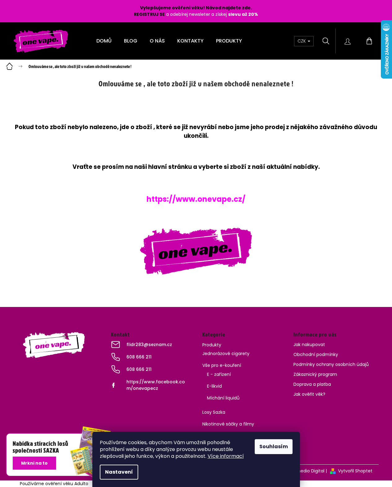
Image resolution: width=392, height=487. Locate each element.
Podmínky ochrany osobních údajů (331, 364)
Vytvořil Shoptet (355, 471)
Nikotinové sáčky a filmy (228, 424)
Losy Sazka (213, 412)
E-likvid (214, 386)
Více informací (226, 456)
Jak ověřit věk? (309, 394)
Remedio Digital (307, 471)
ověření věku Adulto (66, 483)
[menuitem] (104, 41)
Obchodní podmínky (315, 354)
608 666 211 (139, 357)
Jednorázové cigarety (225, 353)
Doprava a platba (312, 384)
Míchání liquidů (223, 398)
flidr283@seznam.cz (149, 344)
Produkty (211, 345)
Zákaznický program (315, 374)
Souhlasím (273, 446)
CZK (302, 41)
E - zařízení (219, 374)
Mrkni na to (34, 463)
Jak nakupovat (309, 344)
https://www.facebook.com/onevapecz (155, 385)
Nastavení (119, 472)
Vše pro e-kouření (221, 365)
